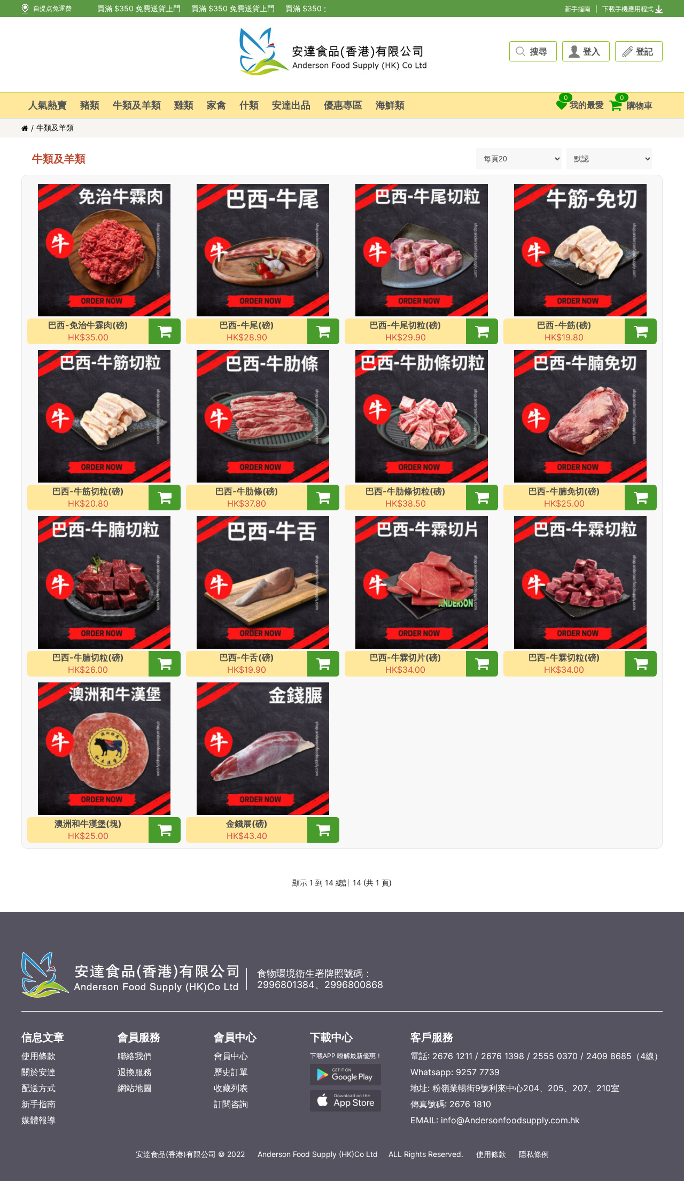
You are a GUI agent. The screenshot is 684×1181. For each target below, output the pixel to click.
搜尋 (538, 51)
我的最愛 (584, 102)
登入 (591, 51)
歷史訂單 (231, 1072)
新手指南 (577, 9)
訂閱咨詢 (231, 1104)
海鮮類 (390, 105)
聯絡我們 (135, 1056)
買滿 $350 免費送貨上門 (130, 8)
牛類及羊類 (137, 105)
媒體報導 (38, 1120)
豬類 (89, 105)
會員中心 (235, 1037)
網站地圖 (135, 1088)
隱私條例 (534, 1154)
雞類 (183, 105)
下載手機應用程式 (628, 9)
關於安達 (38, 1072)
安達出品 (291, 105)
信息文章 (42, 1037)
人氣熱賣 (47, 105)
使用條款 (38, 1056)
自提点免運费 (52, 8)
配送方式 (38, 1088)
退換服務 (135, 1072)
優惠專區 (343, 105)
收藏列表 (231, 1088)
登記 (644, 51)
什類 (249, 105)
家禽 (216, 105)
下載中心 (331, 1037)
